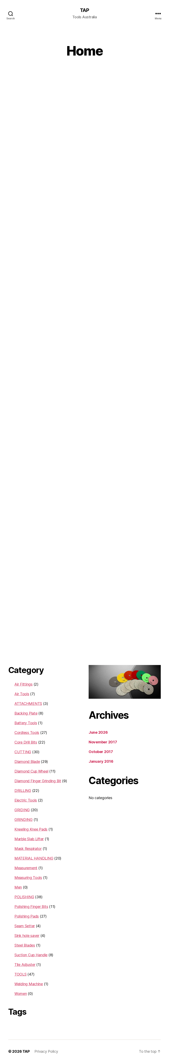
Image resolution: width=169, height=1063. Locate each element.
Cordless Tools (26, 732)
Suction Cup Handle (30, 955)
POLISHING (24, 897)
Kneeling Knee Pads (30, 829)
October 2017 (101, 752)
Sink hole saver (26, 935)
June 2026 (98, 732)
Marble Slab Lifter (29, 839)
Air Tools (21, 694)
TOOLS (20, 974)
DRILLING (22, 790)
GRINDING (23, 819)
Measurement (25, 868)
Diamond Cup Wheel (31, 771)
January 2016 (101, 761)
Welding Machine (28, 984)
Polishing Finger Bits (31, 906)
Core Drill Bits (25, 742)
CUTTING (22, 752)
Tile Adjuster (24, 964)
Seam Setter (24, 926)
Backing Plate (26, 713)
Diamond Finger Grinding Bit (37, 781)
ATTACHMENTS (28, 703)
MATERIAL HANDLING (33, 858)
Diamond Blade (27, 761)
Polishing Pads (26, 916)
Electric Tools (25, 800)
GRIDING (22, 810)
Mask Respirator (28, 848)
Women (20, 993)
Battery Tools (25, 723)
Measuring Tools (28, 877)
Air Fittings (23, 684)
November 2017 (103, 742)
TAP (84, 10)
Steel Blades (24, 945)
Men (18, 887)
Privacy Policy (46, 1051)
